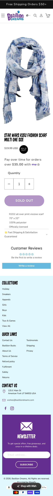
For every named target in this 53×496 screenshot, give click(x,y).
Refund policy (8, 361)
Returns (5, 377)
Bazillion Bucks (9, 345)
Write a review (27, 265)
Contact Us (7, 340)
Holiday (5, 289)
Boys (4, 310)
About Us (6, 350)
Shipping (30, 345)
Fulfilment (7, 366)
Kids (4, 315)
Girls (4, 304)
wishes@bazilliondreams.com (20, 400)
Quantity (14, 173)
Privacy (29, 350)
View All (6, 326)
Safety (5, 372)
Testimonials (32, 340)
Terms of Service (9, 356)
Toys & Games (8, 320)
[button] (3, 15)
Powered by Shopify (26, 482)
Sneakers (6, 294)
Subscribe (26, 464)
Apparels (6, 299)
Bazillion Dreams (19, 478)
